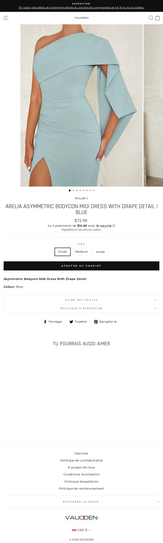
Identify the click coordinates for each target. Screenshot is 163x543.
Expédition (69, 229)
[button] (81, 226)
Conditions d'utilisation (81, 474)
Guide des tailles (81, 300)
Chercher (81, 453)
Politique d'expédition (81, 308)
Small (62, 251)
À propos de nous (81, 467)
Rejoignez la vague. (81, 501)
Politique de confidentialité (81, 460)
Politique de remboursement (81, 488)
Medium (81, 251)
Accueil (80, 198)
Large (100, 251)
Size (81, 244)
